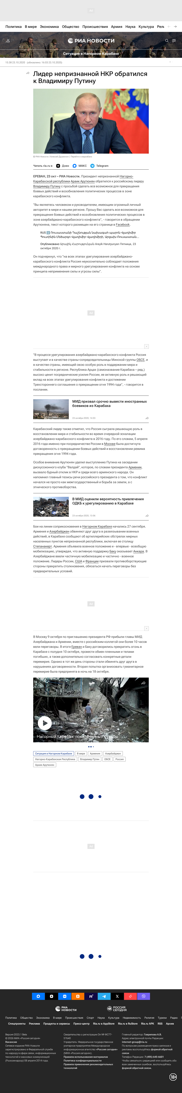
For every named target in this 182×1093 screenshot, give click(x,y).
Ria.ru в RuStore (128, 1023)
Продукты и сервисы (56, 1023)
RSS (160, 1023)
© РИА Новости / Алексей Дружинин (51, 156)
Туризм (162, 1017)
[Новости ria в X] (117, 996)
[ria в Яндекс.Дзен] (51, 996)
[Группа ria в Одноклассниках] (77, 996)
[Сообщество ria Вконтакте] (64, 996)
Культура (113, 1017)
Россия (120, 759)
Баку (112, 551)
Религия (149, 1017)
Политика (11, 1017)
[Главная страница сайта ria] (91, 41)
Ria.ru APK (147, 1023)
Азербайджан (59, 531)
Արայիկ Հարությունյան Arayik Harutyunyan (89, 244)
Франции (92, 561)
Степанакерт (42, 546)
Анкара (138, 551)
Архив (170, 1023)
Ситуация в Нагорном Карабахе (53, 753)
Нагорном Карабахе (97, 526)
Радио (174, 1017)
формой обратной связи (136, 1068)
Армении (135, 467)
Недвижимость (132, 1017)
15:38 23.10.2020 (15, 62)
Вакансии (11, 1041)
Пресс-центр (81, 1023)
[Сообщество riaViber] (143, 996)
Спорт (90, 1017)
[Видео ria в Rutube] (91, 996)
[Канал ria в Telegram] (104, 996)
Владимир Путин (89, 759)
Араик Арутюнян (83, 181)
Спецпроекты (16, 1023)
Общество (26, 1017)
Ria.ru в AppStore (103, 1023)
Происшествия (74, 1017)
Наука (101, 1017)
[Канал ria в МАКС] (38, 996)
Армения (95, 753)
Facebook (123, 224)
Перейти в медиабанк (81, 156)
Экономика (43, 1017)
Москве (109, 444)
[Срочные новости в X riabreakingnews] (130, 996)
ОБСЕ (140, 359)
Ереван (76, 646)
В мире (81, 753)
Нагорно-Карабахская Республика (55, 759)
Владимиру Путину (46, 186)
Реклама (34, 1023)
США (78, 561)
